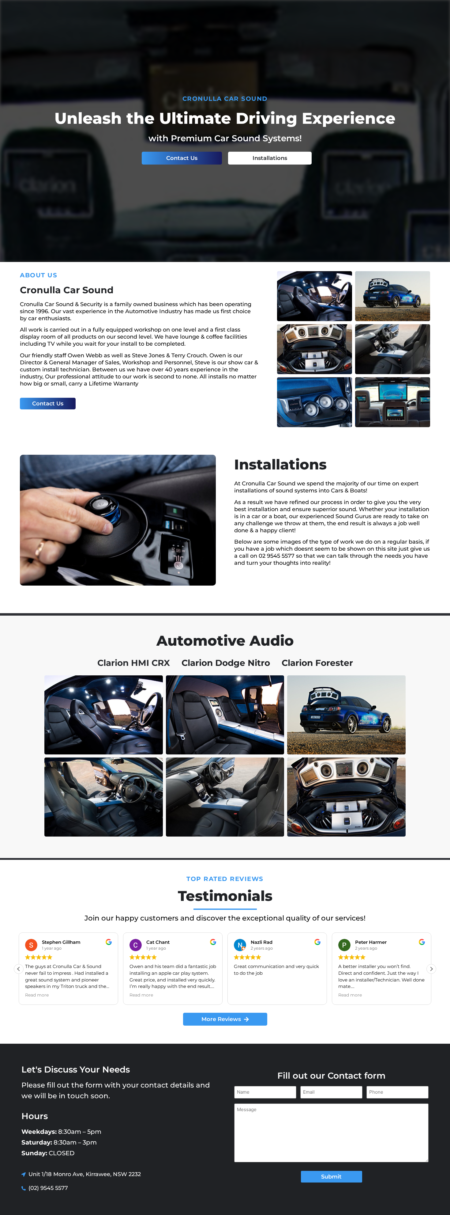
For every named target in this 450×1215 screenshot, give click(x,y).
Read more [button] (37, 995)
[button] (431, 969)
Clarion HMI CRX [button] (133, 663)
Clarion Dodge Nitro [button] (226, 663)
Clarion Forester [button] (317, 663)
